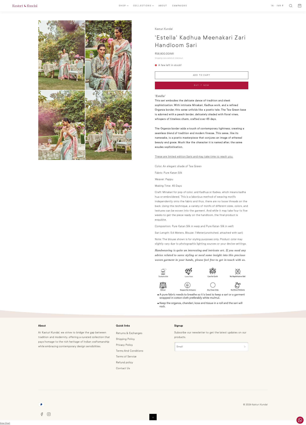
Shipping (158, 58)
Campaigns (179, 6)
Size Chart (5, 423)
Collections (142, 6)
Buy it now (201, 85)
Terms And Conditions (129, 350)
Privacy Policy (124, 345)
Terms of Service (126, 356)
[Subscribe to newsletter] (244, 346)
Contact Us (123, 368)
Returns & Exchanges (129, 333)
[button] (291, 6)
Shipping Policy (125, 339)
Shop (122, 6)
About (163, 6)
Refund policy (124, 362)
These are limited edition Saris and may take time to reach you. (194, 156)
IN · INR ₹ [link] (277, 6)
